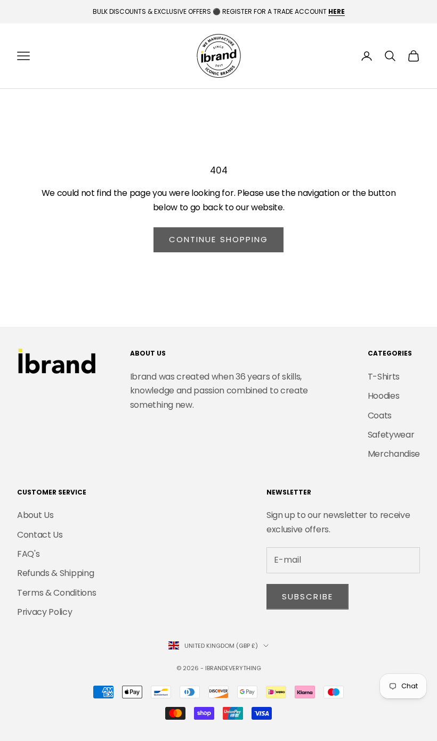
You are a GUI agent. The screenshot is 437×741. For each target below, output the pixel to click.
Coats (380, 415)
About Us (35, 515)
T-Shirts (384, 376)
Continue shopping (219, 239)
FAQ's (28, 554)
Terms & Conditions (56, 593)
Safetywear (391, 435)
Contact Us (40, 535)
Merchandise (394, 454)
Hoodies (384, 396)
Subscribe (307, 596)
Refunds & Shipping (55, 573)
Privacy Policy (44, 612)
